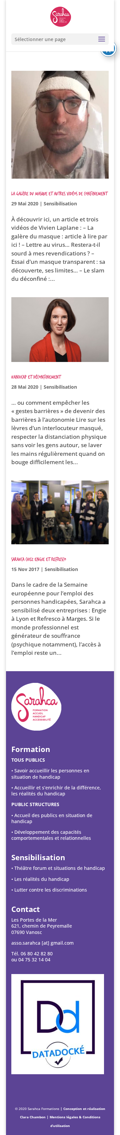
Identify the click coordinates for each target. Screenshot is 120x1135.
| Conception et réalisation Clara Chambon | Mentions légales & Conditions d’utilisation (62, 1117)
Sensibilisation (60, 203)
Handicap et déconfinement (36, 377)
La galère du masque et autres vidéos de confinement (59, 194)
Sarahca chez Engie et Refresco (38, 559)
